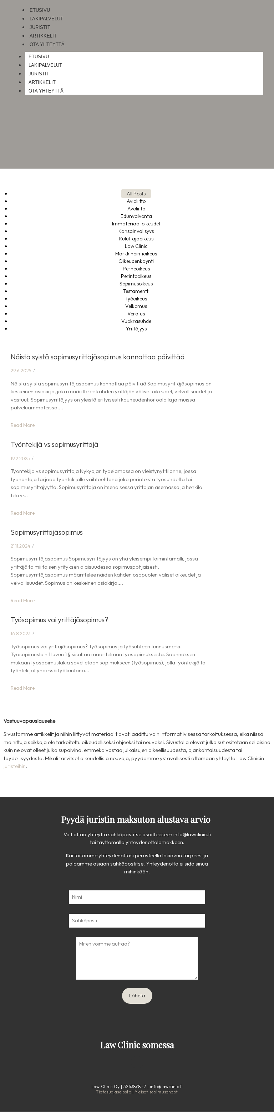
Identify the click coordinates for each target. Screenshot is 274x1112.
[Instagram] (156, 1062)
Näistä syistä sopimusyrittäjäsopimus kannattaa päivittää (98, 356)
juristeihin (15, 766)
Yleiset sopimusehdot (156, 1091)
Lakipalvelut (46, 18)
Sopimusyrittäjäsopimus (47, 532)
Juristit (40, 27)
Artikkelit (43, 36)
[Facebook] (118, 1062)
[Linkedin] (137, 1062)
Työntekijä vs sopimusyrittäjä (54, 444)
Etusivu (40, 10)
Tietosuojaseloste (113, 1091)
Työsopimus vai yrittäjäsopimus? (59, 619)
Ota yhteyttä (47, 44)
